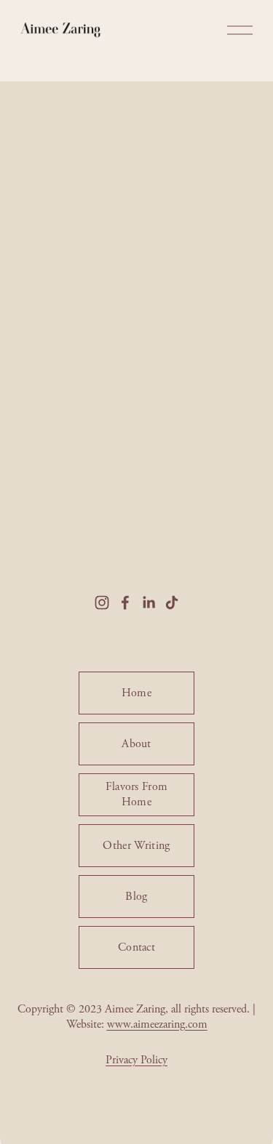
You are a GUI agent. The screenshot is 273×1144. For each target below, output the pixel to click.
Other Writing (136, 845)
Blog (136, 896)
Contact (136, 947)
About (136, 744)
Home (136, 693)
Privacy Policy (136, 1060)
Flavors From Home (137, 794)
